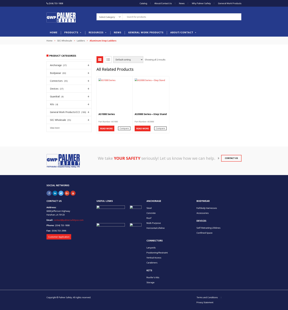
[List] (108, 59)
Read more (106, 128)
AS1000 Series (106, 114)
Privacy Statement (204, 302)
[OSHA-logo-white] (110, 210)
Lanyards (151, 247)
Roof (148, 217)
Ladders (81, 40)
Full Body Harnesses (206, 208)
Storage (150, 282)
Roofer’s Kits (152, 277)
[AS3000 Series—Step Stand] (151, 94)
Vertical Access (153, 257)
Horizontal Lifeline (155, 227)
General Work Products (230, 3)
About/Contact (181, 32)
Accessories (202, 212)
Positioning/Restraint (157, 252)
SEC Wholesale (64, 40)
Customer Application (59, 236)
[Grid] (99, 59)
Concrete (151, 212)
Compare (124, 128)
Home (54, 32)
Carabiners (152, 262)
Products (71, 32)
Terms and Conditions (207, 297)
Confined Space (204, 232)
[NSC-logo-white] (136, 211)
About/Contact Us (163, 3)
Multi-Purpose (153, 222)
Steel (149, 208)
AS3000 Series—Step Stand (151, 114)
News (182, 3)
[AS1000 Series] (114, 94)
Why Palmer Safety (201, 3)
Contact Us (231, 158)
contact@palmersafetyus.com (69, 219)
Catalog (143, 3)
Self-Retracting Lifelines (208, 227)
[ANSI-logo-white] (110, 228)
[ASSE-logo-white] (136, 229)
